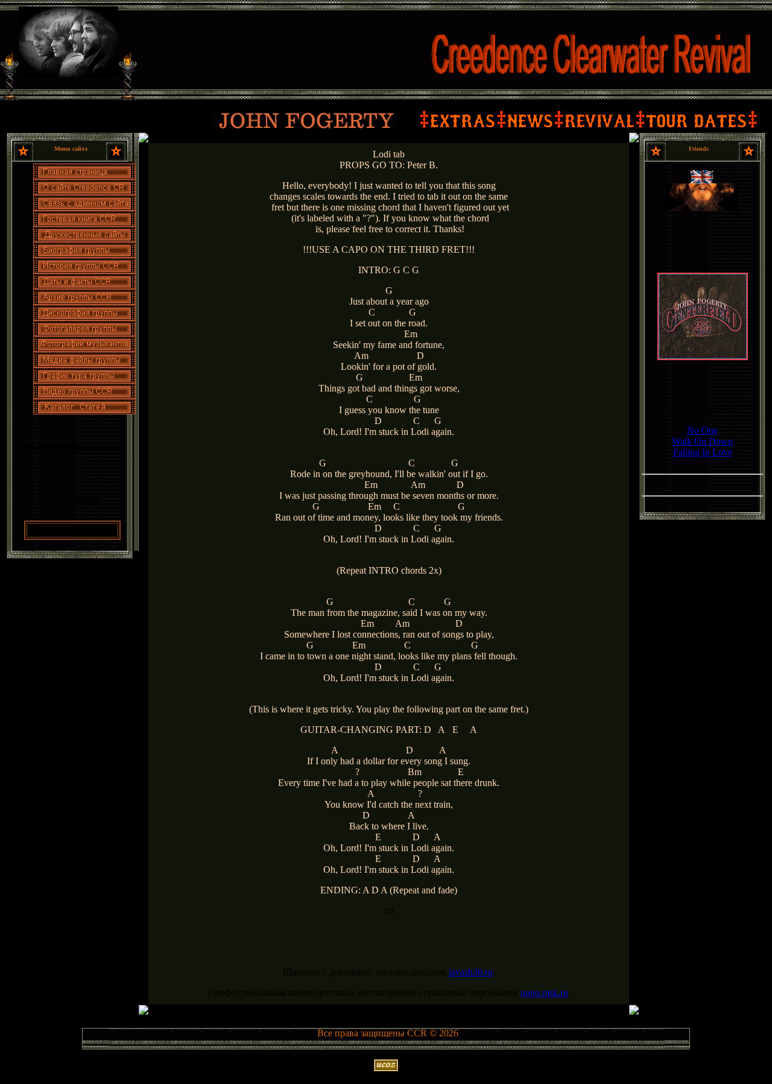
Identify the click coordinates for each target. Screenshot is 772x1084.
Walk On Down (702, 441)
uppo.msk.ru (544, 992)
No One (702, 430)
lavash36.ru (471, 972)
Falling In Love (702, 452)
